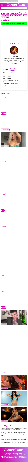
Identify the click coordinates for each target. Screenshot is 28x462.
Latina (24, 15)
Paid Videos (13, 1)
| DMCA (20, 453)
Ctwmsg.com (14, 86)
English (20, 15)
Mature (11, 72)
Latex (7, 15)
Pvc (11, 15)
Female (12, 13)
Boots (3, 15)
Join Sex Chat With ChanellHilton (15, 23)
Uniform (17, 13)
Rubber (15, 15)
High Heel (23, 13)
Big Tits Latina (5, 17)
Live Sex (4, 1)
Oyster (17, 5)
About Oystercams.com (12, 453)
